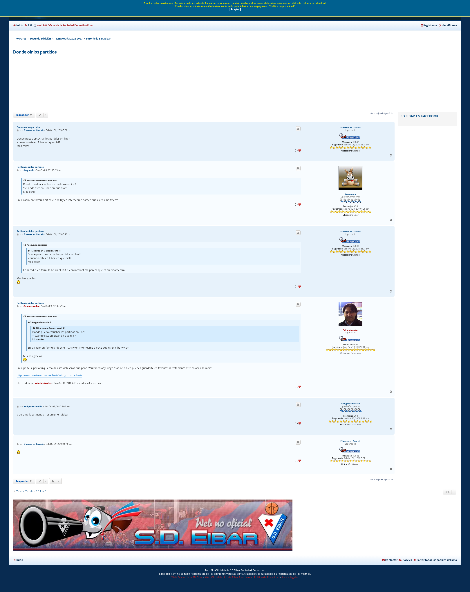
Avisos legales (290, 577)
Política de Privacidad (267, 577)
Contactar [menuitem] (391, 560)
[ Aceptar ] (235, 9)
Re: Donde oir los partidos (30, 166)
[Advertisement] (235, 84)
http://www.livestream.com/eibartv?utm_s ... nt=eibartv (49, 375)
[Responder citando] (298, 128)
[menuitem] (18, 25)
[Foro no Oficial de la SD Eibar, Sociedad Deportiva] (152, 525)
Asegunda (350, 194)
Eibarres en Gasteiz (350, 127)
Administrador (350, 329)
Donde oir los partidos (35, 52)
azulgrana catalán (350, 403)
